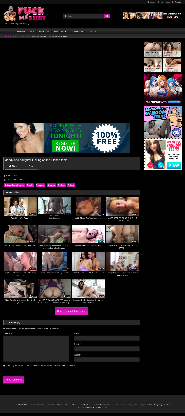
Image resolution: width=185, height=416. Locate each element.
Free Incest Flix (60, 31)
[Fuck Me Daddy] (25, 14)
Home (8, 31)
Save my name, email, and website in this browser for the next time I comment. (41, 365)
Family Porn (44, 31)
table (72, 185)
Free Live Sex (77, 31)
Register (178, 2)
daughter (41, 185)
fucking (52, 185)
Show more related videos (71, 311)
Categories (20, 31)
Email (77, 344)
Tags (32, 31)
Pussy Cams (93, 31)
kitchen (62, 185)
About (14, 166)
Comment (7, 333)
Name (77, 333)
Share (31, 166)
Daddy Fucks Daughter (20, 36)
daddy (31, 185)
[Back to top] (177, 408)
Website (77, 355)
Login (168, 2)
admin (14, 176)
